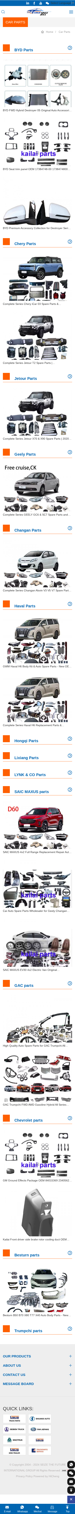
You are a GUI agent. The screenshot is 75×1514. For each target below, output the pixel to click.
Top (68, 1511)
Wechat (38, 1511)
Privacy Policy (24, 1476)
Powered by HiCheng (46, 1476)
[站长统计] (66, 1470)
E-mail (7, 1511)
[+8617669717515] (71, 1464)
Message (52, 1511)
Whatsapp (22, 1511)
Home (49, 31)
